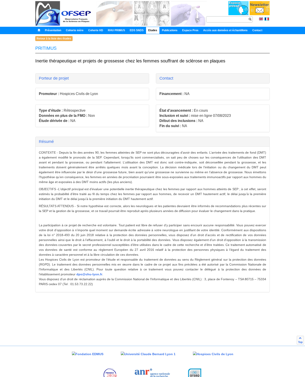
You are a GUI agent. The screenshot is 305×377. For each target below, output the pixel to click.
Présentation (53, 30)
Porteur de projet (54, 78)
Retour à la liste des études (54, 38)
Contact (166, 78)
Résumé (46, 141)
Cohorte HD (95, 30)
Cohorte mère (75, 30)
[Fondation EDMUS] (88, 354)
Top (300, 342)
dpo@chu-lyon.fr (89, 274)
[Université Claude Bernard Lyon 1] (148, 354)
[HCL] (213, 354)
